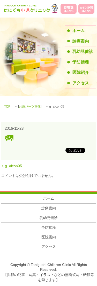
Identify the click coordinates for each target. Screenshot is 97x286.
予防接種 (80, 62)
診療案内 (80, 41)
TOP (7, 106)
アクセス (80, 83)
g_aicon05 (13, 166)
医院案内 (48, 237)
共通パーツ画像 (30, 106)
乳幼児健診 (82, 51)
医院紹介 (80, 72)
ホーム (78, 30)
